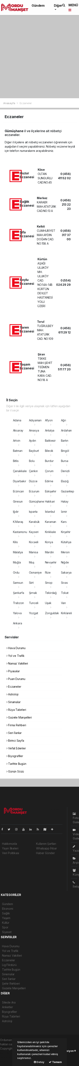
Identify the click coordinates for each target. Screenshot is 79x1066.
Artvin (16, 440)
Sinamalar (13, 702)
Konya (49, 542)
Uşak (48, 603)
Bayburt (34, 450)
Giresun (18, 501)
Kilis (15, 542)
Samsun (18, 582)
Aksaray (18, 430)
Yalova (17, 613)
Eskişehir (50, 491)
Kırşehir (65, 532)
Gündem (38, 5)
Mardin (49, 552)
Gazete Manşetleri (19, 717)
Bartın (64, 440)
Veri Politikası (10, 853)
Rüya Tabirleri (16, 709)
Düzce (33, 481)
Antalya (49, 430)
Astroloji (12, 694)
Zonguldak (52, 613)
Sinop (48, 582)
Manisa (33, 552)
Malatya (18, 552)
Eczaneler (14, 686)
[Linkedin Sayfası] (32, 829)
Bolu (32, 461)
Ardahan (66, 430)
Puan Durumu (16, 679)
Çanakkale (20, 471)
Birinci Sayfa (15, 740)
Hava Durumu (16, 648)
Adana (17, 420)
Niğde (65, 562)
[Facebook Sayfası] (3, 829)
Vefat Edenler (16, 748)
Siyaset (7, 932)
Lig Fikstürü (9, 965)
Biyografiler (15, 756)
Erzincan (18, 491)
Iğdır (16, 511)
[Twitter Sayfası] (11, 829)
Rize (48, 572)
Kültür (5, 922)
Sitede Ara (9, 1002)
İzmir (64, 511)
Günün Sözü (15, 771)
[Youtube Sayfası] (25, 829)
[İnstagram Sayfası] (18, 829)
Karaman (50, 521)
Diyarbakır (19, 481)
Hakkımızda (9, 843)
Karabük (34, 521)
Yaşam (6, 918)
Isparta (33, 511)
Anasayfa (9, 103)
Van (63, 603)
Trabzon (18, 603)
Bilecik (49, 450)
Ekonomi (7, 908)
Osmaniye (35, 572)
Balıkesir (50, 440)
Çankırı (33, 471)
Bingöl (65, 450)
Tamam (56, 1062)
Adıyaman (35, 420)
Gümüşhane (36, 501)
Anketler (7, 1007)
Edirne (49, 481)
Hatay (64, 501)
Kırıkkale (50, 532)
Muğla (17, 562)
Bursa (64, 461)
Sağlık (6, 913)
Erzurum (34, 491)
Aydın (32, 440)
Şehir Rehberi (11, 983)
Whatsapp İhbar (46, 848)
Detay (40, 1062)
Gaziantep (67, 491)
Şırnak (33, 592)
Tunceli (33, 603)
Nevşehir (51, 562)
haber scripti (8, 1057)
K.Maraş (18, 521)
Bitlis (16, 461)
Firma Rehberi (16, 725)
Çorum (49, 471)
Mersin (65, 552)
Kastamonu (20, 532)
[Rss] (39, 829)
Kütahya (66, 542)
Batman (17, 450)
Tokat (64, 592)
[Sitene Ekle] (54, 829)
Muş (31, 562)
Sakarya (66, 572)
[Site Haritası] (47, 829)
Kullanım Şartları (46, 843)
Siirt (31, 582)
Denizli (65, 471)
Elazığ (65, 481)
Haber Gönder (45, 853)
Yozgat (33, 613)
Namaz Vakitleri (17, 663)
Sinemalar (8, 974)
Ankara (17, 623)
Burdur (49, 461)
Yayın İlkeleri (10, 848)
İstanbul (50, 511)
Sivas (64, 582)
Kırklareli (66, 613)
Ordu (16, 572)
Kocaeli (33, 542)
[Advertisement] (39, 56)
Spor (5, 927)
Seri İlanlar (14, 733)
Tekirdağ (51, 592)
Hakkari (50, 501)
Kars (64, 521)
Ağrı (63, 420)
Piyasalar (13, 671)
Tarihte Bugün (16, 763)
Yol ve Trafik (15, 655)
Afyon (49, 420)
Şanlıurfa (18, 592)
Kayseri (34, 532)
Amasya (34, 430)
